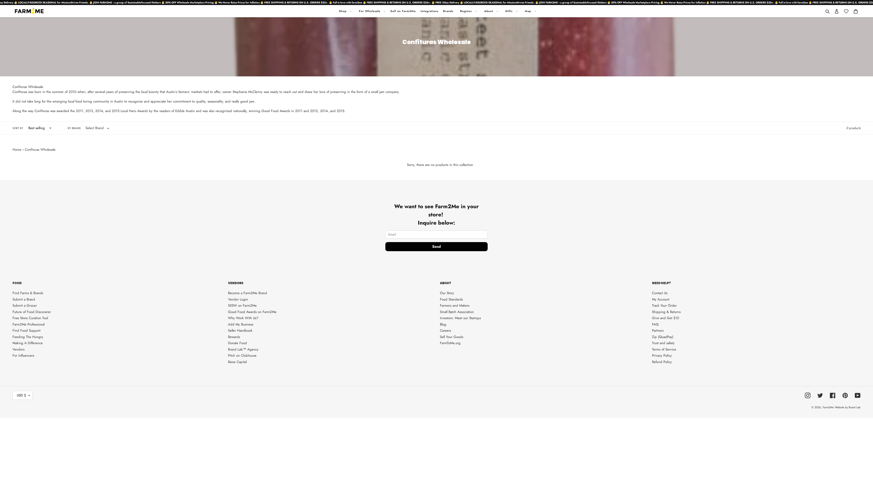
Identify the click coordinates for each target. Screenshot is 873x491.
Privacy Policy (662, 355)
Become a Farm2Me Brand (247, 293)
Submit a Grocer (25, 305)
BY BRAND (72, 128)
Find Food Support (26, 330)
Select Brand (96, 127)
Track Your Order (664, 305)
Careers (445, 330)
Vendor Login (238, 299)
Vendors (19, 349)
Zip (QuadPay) (662, 336)
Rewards (234, 336)
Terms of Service (664, 349)
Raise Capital (237, 361)
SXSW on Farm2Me (242, 305)
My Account (660, 299)
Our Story (447, 293)
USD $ (21, 395)
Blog (443, 324)
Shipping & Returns (666, 311)
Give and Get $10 (665, 318)
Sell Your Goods (451, 336)
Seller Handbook (240, 330)
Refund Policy (662, 361)
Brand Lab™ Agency (243, 349)
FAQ (655, 324)
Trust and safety (663, 343)
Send (436, 246)
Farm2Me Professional (29, 324)
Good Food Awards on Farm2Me (252, 311)
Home (17, 149)
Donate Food (237, 343)
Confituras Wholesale (40, 149)
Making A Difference (28, 343)
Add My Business (240, 324)
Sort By (18, 128)
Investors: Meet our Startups (460, 318)
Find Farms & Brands (28, 293)
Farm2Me (828, 407)
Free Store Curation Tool (30, 318)
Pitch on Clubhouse (242, 355)
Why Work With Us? (243, 318)
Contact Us (659, 293)
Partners (658, 330)
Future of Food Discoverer (32, 311)
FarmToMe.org (450, 343)
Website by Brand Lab (847, 407)
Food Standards (451, 299)
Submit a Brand (24, 299)
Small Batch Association (457, 311)
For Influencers (23, 355)
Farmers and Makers (454, 305)
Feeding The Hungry (28, 336)
